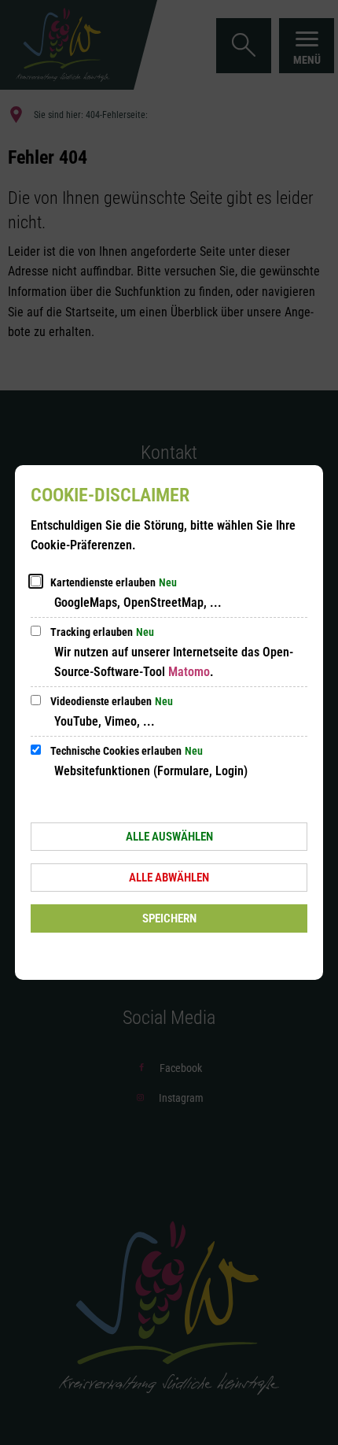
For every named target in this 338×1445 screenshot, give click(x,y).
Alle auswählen (169, 837)
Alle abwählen (169, 877)
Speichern (169, 918)
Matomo (189, 671)
